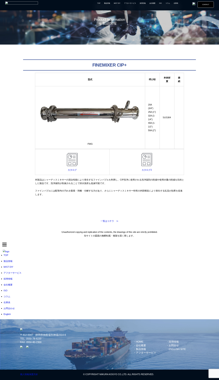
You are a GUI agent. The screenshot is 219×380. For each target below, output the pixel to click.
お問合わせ (9, 308)
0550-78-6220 (33, 338)
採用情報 (143, 3)
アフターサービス (130, 3)
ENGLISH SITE (177, 349)
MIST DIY (117, 3)
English (7, 314)
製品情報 (107, 3)
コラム (168, 3)
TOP (98, 3)
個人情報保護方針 (29, 374)
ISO (160, 3)
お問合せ (174, 345)
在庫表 (176, 3)
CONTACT (205, 4)
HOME (139, 341)
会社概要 (152, 3)
